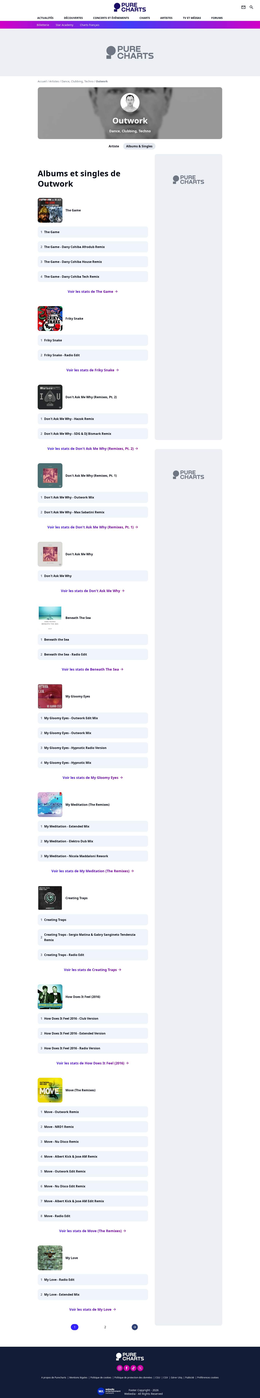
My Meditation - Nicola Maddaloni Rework (76, 856)
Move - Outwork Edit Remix (64, 1171)
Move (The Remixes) (80, 1090)
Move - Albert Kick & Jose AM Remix (70, 1156)
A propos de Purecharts (53, 1377)
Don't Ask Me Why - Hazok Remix (69, 419)
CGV (165, 1377)
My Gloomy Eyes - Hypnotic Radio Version (75, 748)
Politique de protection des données (133, 1377)
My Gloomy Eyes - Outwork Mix (67, 733)
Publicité (189, 1377)
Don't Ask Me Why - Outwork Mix (69, 497)
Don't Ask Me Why (79, 554)
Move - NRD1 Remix (59, 1127)
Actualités (45, 18)
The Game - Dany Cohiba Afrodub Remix (74, 247)
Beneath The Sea (78, 618)
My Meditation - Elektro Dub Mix (68, 841)
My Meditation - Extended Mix (66, 826)
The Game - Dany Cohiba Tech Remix (71, 276)
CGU (157, 1377)
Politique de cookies (100, 1377)
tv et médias (192, 18)
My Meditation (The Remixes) (87, 805)
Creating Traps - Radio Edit (64, 955)
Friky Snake (74, 318)
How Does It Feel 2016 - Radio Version (72, 1048)
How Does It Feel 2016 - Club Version (71, 1018)
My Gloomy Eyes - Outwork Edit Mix (71, 718)
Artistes (54, 81)
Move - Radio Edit (57, 1216)
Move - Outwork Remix (61, 1112)
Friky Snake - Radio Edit (62, 355)
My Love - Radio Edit (59, 1280)
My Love (71, 1258)
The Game (73, 210)
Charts (145, 18)
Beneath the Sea (56, 639)
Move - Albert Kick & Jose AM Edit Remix (74, 1201)
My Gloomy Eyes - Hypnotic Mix (67, 763)
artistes (166, 18)
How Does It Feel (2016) (82, 997)
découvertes (73, 18)
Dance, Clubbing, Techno (130, 131)
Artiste (114, 146)
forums (217, 18)
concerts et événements (111, 18)
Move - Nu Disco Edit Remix (64, 1186)
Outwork (130, 120)
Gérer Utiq (176, 1377)
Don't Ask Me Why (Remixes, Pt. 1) (91, 475)
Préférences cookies (208, 1377)
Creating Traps (76, 898)
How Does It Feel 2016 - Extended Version (75, 1033)
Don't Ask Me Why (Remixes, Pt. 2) (91, 397)
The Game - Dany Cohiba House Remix (73, 262)
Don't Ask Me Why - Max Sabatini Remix (74, 512)
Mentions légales (78, 1377)
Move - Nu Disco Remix (61, 1142)
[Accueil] (130, 7)
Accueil (42, 81)
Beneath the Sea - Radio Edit (65, 654)
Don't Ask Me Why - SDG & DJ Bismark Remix (77, 434)
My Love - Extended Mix (61, 1294)
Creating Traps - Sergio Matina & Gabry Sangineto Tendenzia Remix (90, 937)
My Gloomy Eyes (77, 696)
